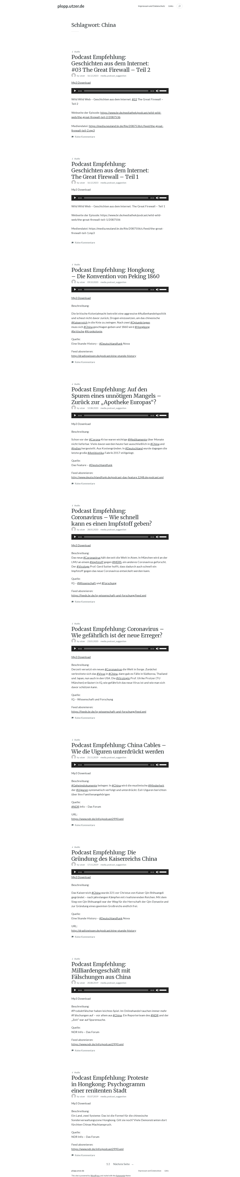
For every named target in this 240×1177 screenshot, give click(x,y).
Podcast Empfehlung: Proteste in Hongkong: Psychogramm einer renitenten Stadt (109, 1084)
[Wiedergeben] (75, 90)
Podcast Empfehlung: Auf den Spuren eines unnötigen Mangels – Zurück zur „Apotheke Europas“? (116, 395)
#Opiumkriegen (140, 322)
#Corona (94, 439)
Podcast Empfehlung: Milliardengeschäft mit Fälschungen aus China (101, 970)
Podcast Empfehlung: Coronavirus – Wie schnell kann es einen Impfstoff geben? (111, 517)
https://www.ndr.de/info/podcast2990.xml (97, 818)
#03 (134, 99)
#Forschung (109, 583)
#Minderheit (156, 785)
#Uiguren (82, 789)
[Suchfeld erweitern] (179, 6)
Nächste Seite (123, 1164)
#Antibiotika (96, 452)
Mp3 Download (81, 82)
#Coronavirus (91, 557)
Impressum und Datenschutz (151, 6)
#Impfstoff (96, 562)
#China (88, 326)
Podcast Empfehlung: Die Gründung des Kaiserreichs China (114, 855)
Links (170, 6)
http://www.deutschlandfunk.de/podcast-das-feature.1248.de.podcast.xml (117, 477)
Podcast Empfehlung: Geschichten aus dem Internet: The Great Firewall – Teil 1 (110, 170)
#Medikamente (137, 439)
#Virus (101, 673)
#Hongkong (142, 326)
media (103, 75)
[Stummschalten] (157, 90)
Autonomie (120, 1175)
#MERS (117, 562)
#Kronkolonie (93, 331)
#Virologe (83, 566)
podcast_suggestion (116, 75)
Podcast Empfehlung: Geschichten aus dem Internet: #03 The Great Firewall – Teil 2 (110, 63)
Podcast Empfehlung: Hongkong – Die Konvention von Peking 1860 (115, 273)
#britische (77, 331)
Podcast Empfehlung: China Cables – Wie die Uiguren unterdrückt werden (118, 748)
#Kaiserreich (79, 322)
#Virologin (123, 678)
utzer (82, 75)
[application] (120, 91)
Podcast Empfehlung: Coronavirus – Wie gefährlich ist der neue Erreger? (117, 632)
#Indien (76, 448)
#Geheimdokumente (84, 785)
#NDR (75, 806)
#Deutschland (134, 448)
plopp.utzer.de (71, 5)
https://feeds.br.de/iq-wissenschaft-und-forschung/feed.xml (108, 595)
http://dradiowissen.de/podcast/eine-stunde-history (103, 355)
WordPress (95, 1175)
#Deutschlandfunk (110, 343)
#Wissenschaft (86, 583)
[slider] (163, 90)
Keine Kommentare (85, 136)
